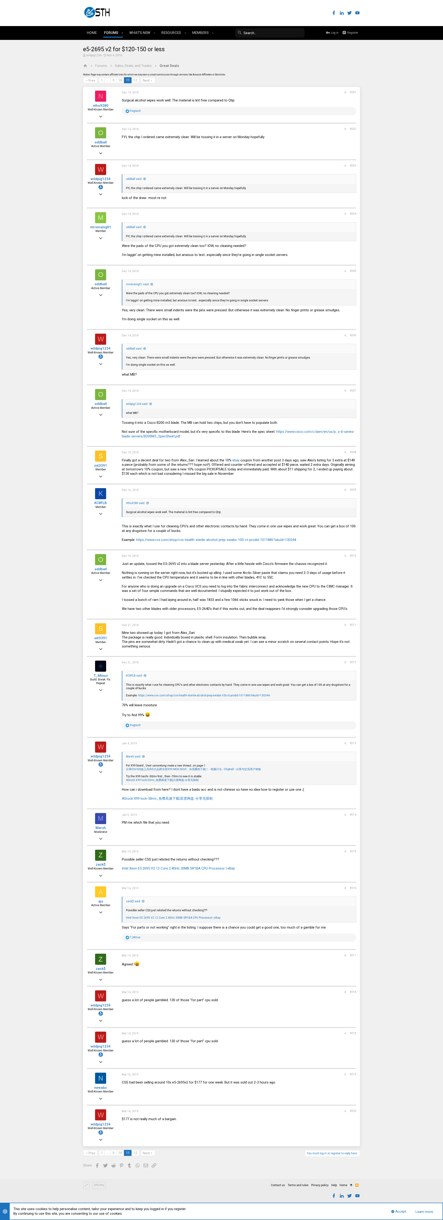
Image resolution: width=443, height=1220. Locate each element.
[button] (122, 33)
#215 (353, 851)
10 (120, 80)
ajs (100, 901)
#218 (353, 992)
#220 (353, 1111)
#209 (353, 489)
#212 (353, 662)
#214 (353, 814)
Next (146, 80)
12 (135, 80)
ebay (235, 460)
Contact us (278, 1185)
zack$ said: (133, 901)
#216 (353, 888)
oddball (101, 142)
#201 (353, 92)
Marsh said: (133, 756)
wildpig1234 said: (137, 404)
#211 (353, 624)
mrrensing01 (100, 227)
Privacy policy (320, 1185)
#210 (353, 555)
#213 (353, 743)
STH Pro (99, 1185)
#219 (353, 1074)
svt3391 (100, 465)
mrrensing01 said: (137, 284)
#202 (353, 129)
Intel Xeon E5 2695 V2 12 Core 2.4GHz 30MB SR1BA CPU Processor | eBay (178, 868)
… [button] (108, 80)
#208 (353, 452)
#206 (353, 335)
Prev (92, 80)
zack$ (101, 864)
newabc (100, 1088)
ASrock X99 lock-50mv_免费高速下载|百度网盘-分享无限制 (162, 780)
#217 (353, 955)
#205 (353, 271)
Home (343, 1185)
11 (128, 80)
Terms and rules (298, 1185)
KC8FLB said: (134, 675)
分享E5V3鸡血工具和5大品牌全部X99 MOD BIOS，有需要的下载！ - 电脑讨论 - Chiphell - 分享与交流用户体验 (193, 769)
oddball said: (134, 179)
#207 (353, 390)
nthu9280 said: (135, 503)
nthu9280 (100, 106)
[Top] (351, 1185)
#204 (353, 213)
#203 (353, 165)
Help (334, 1185)
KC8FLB (100, 503)
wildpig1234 (94, 55)
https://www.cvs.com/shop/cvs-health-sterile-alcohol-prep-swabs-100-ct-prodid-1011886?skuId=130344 (216, 540)
